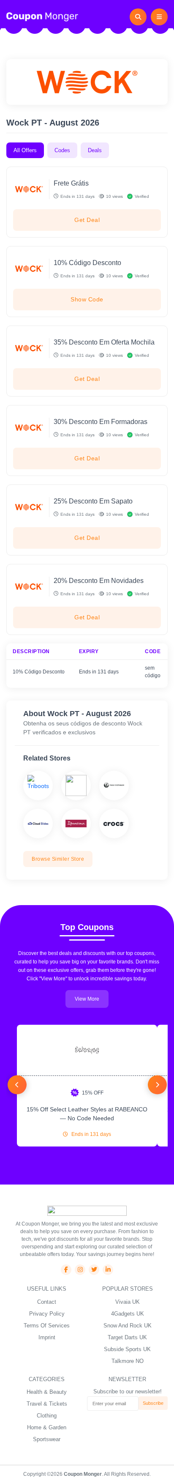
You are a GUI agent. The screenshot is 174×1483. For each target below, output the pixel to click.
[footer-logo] (87, 1210)
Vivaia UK (127, 1302)
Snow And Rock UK (127, 1325)
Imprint (46, 1337)
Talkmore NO (127, 1361)
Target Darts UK (127, 1337)
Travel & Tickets (47, 1404)
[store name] (38, 785)
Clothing (47, 1415)
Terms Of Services (47, 1325)
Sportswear (46, 1439)
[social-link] (66, 1269)
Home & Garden (46, 1427)
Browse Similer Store (58, 859)
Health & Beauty (47, 1392)
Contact (46, 1302)
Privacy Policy (47, 1314)
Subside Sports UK (127, 1349)
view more (87, 999)
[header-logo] (42, 16)
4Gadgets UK (127, 1314)
